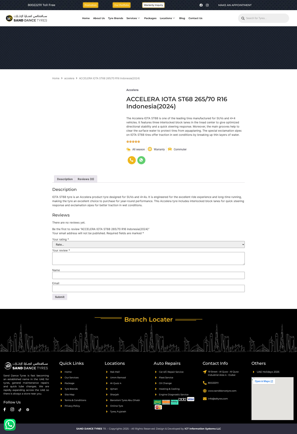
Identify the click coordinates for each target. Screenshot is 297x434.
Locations (166, 18)
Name (56, 270)
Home (86, 18)
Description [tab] (65, 179)
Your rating (60, 239)
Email (55, 283)
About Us (99, 18)
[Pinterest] (27, 409)
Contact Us (195, 18)
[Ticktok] (20, 409)
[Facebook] (201, 5)
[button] (121, 5)
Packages (150, 18)
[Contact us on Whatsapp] (10, 425)
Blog (182, 18)
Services (131, 18)
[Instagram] (207, 5)
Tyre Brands (115, 18)
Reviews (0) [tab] (86, 179)
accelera (69, 78)
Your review (61, 250)
